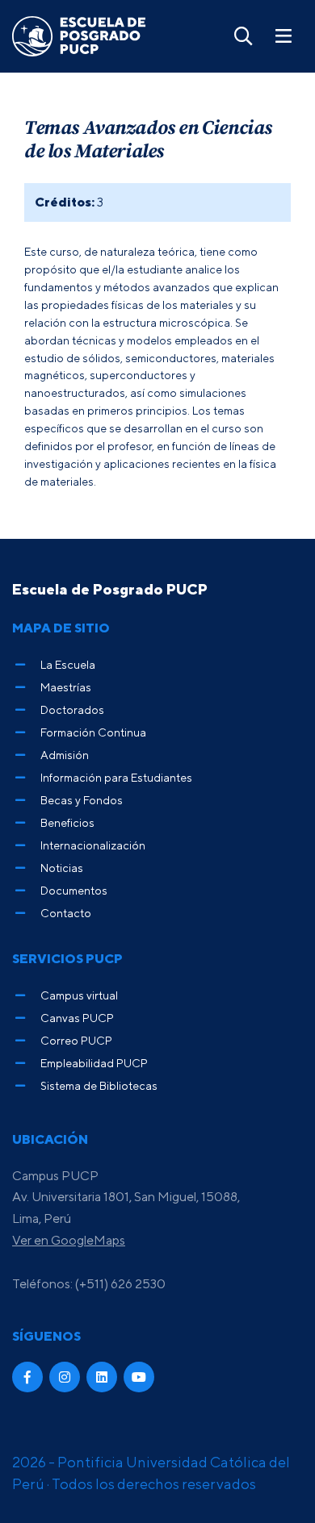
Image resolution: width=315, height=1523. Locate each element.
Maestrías (65, 687)
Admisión (64, 755)
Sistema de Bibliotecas (99, 1085)
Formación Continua (93, 732)
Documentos (73, 890)
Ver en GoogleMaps (68, 1240)
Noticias (61, 867)
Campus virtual (79, 995)
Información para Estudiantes (116, 777)
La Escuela (67, 664)
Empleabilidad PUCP (94, 1063)
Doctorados (72, 709)
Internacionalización (92, 845)
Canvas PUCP (77, 1017)
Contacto (65, 913)
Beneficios (67, 822)
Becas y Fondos (81, 800)
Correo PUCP (76, 1040)
